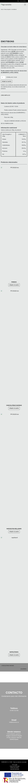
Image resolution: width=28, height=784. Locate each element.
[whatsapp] (7, 1)
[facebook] (1, 1)
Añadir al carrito (6, 81)
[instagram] (3, 1)
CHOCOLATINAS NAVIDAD (8, 665)
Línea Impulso (7, 9)
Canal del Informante (14, 769)
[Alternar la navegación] (25, 4)
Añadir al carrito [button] (14, 285)
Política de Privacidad (14, 766)
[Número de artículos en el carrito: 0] (18, 1)
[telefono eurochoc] (5, 1)
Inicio (2, 9)
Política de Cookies (14, 767)
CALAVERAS (23, 669)
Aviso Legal (14, 764)
